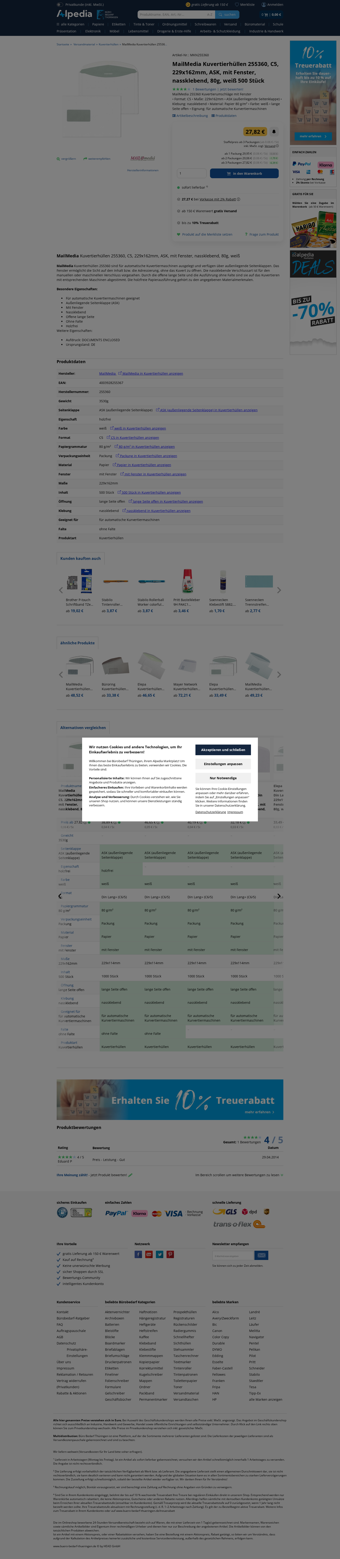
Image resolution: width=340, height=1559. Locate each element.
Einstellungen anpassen (223, 764)
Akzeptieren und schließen (223, 750)
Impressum (235, 812)
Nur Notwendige (223, 778)
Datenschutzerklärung (210, 812)
